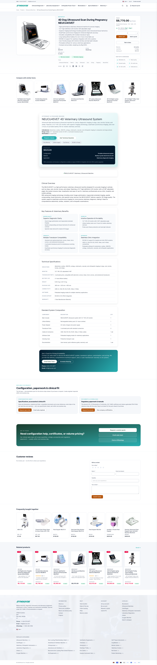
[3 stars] (98, 467)
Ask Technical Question (67, 138)
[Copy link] (79, 66)
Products (22, 10)
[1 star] (93, 467)
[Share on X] (70, 66)
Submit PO (104, 610)
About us (61, 604)
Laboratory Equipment (52, 5)
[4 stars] (101, 467)
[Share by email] (67, 66)
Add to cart (122, 36)
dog (77, 62)
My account (104, 606)
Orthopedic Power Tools (68, 5)
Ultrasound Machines (30, 10)
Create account (137, 1)
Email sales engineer (39, 410)
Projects (61, 615)
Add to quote (133, 36)
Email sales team (118, 435)
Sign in (130, 1)
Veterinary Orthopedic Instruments (131, 610)
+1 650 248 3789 (28, 626)
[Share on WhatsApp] (64, 66)
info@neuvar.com (32, 1)
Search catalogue (126, 620)
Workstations (81, 5)
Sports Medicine (92, 5)
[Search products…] (122, 5)
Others (124, 615)
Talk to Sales (127, 42)
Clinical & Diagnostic (37, 5)
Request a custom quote (117, 430)
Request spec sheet (25, 410)
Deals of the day (84, 606)
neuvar (72, 62)
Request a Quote (49, 138)
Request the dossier (88, 410)
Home (17, 10)
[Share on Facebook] (76, 66)
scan (88, 62)
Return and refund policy (65, 610)
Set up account (105, 604)
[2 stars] (95, 467)
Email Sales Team (49, 361)
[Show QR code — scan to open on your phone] (82, 66)
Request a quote (105, 608)
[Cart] (126, 5)
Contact (61, 613)
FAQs (81, 610)
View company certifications (105, 410)
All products (125, 604)
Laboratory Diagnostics (128, 613)
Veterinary (103, 5)
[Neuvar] (22, 6)
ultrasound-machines (63, 62)
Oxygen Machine (126, 617)
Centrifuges (125, 608)
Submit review (97, 496)
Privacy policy (62, 606)
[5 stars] (103, 467)
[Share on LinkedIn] (73, 66)
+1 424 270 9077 (21, 1)
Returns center (84, 613)
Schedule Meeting (65, 361)
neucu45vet (105, 62)
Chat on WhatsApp (118, 440)
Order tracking (84, 608)
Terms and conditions (64, 608)
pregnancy (98, 62)
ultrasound (82, 62)
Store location (83, 604)
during (92, 62)
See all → (138, 547)
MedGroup (61, 16)
